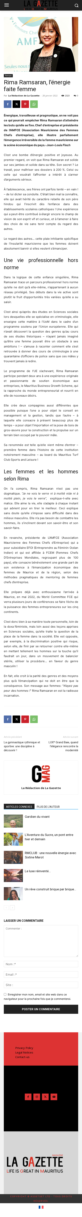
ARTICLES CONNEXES (19, 806)
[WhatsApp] (34, 104)
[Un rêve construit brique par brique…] (13, 893)
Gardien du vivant (37, 817)
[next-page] (12, 907)
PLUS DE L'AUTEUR (48, 806)
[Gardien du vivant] (13, 821)
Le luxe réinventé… (38, 871)
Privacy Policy (24, 1048)
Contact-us (22, 1057)
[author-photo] (41, 782)
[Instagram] (36, 1097)
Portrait (8, 75)
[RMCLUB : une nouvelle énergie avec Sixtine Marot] (13, 857)
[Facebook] (7, 104)
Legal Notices (24, 1052)
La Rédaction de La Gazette (23, 95)
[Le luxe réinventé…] (13, 875)
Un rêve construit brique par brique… (50, 889)
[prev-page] (6, 907)
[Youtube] (54, 1097)
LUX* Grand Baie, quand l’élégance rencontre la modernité (63, 746)
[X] (16, 104)
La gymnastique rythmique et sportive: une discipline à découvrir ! (22, 746)
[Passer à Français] (41, 1207)
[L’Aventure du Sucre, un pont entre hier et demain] (13, 839)
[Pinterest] (25, 104)
